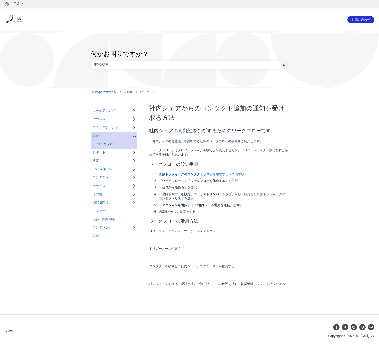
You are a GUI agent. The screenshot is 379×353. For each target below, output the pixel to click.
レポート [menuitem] (99, 153)
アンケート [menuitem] (101, 211)
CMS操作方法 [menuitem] (102, 170)
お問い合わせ (360, 19)
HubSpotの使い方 (103, 92)
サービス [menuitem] (99, 186)
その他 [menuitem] (97, 195)
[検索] (284, 65)
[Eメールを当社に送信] (371, 327)
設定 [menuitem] (96, 161)
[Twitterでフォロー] (345, 327)
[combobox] (186, 65)
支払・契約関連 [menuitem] (104, 220)
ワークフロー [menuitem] (106, 145)
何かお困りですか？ (120, 55)
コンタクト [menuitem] (101, 178)
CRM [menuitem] (96, 236)
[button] (134, 112)
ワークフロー (149, 92)
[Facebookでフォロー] (336, 327)
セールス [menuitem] (99, 119)
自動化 (128, 92)
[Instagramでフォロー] (354, 327)
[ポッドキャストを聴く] (362, 327)
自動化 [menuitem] (97, 136)
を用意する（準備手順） (203, 175)
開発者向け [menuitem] (101, 203)
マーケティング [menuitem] (104, 111)
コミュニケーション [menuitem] (107, 128)
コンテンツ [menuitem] (101, 228)
